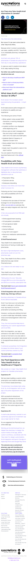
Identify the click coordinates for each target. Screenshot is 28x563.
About (2, 496)
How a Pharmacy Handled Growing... (20, 516)
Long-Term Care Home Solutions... (5, 523)
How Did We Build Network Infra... (19, 529)
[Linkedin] (12, 17)
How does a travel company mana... (20, 519)
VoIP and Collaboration (19, 504)
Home (2, 494)
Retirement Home (6, 520)
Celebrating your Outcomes (14, 477)
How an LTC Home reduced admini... (20, 526)
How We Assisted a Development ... (20, 533)
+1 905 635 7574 (14, 560)
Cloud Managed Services (19, 497)
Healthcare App (5, 515)
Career (3, 498)
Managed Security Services (20, 501)
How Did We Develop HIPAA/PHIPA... (20, 536)
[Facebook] (2, 17)
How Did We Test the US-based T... (20, 543)
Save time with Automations (16, 485)
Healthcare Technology (18, 507)
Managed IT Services (20, 494)
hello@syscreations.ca (14, 558)
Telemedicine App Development (6, 530)
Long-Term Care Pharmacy (5, 517)
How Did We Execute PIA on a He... (20, 540)
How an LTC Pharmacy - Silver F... (20, 522)
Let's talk (14, 465)
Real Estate (4, 525)
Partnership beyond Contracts (16, 481)
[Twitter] (7, 17)
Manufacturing (5, 527)
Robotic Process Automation (19, 511)
